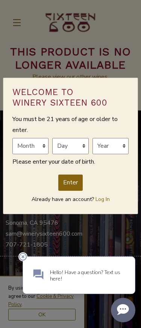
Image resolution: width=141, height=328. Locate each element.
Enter (70, 182)
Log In (103, 199)
